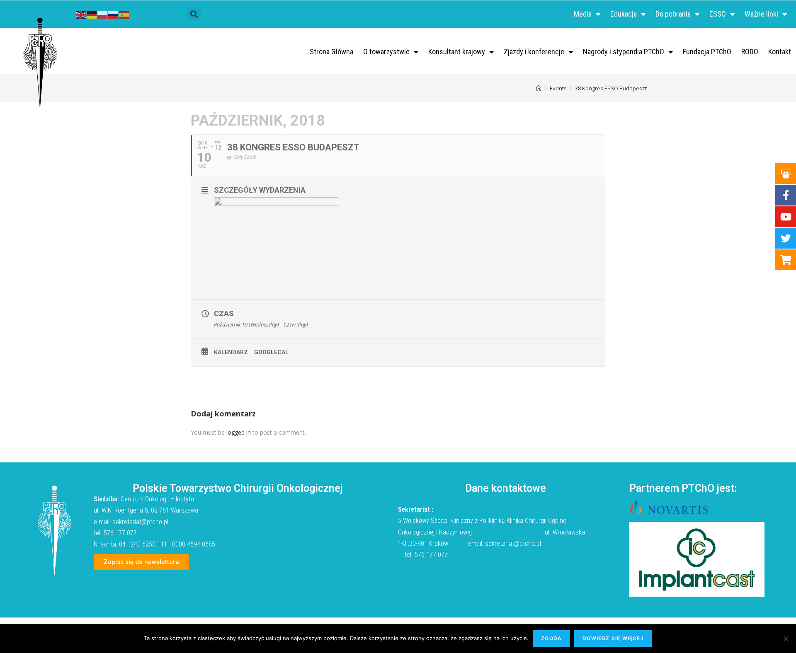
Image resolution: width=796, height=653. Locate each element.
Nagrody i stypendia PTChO (623, 51)
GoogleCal (271, 352)
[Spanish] (124, 14)
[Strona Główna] (538, 88)
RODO (749, 51)
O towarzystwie (386, 51)
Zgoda (551, 638)
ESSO (717, 14)
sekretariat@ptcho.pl (140, 522)
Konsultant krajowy (456, 51)
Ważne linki (761, 14)
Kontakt (779, 51)
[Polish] (102, 14)
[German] (92, 14)
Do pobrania (673, 14)
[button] (194, 14)
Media (583, 14)
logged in (238, 432)
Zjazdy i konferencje (534, 51)
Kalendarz (231, 352)
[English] (81, 14)
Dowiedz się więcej (613, 638)
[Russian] (113, 14)
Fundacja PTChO (707, 51)
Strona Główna (331, 51)
